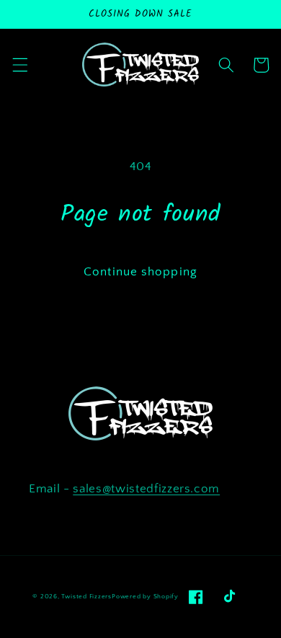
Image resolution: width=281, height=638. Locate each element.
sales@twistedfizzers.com (146, 488)
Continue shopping (140, 271)
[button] (19, 65)
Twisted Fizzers (86, 596)
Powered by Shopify (145, 596)
